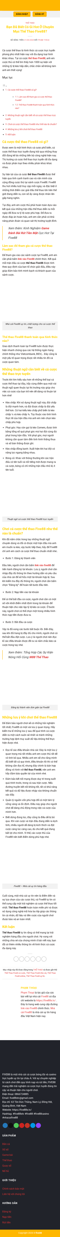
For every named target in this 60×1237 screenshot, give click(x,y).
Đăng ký (6, 1211)
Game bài (7, 1154)
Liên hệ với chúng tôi (13, 1194)
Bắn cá (6, 1144)
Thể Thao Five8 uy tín (35, 976)
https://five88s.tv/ (46, 1000)
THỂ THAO (30, 23)
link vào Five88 (29, 1008)
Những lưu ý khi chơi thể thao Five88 (25, 129)
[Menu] (4, 5)
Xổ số (5, 1149)
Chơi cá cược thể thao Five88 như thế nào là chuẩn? (32, 124)
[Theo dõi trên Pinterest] (21, 1125)
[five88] (30, 6)
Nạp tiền (6, 1217)
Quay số (6, 1165)
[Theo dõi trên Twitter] (5, 1125)
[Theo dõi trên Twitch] (38, 1125)
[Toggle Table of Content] (4, 86)
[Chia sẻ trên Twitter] (27, 959)
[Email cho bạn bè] (32, 959)
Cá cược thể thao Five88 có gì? (22, 90)
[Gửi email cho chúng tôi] (10, 1125)
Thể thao (7, 1160)
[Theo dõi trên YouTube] (27, 1125)
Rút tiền (6, 1222)
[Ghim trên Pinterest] (38, 959)
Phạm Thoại (44, 40)
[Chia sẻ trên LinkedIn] (43, 959)
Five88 (44, 996)
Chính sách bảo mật (13, 1188)
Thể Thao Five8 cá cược (14, 973)
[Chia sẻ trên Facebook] (21, 959)
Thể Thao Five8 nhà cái (36, 973)
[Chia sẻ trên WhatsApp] (16, 959)
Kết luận (12, 134)
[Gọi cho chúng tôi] (16, 1125)
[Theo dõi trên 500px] (32, 1125)
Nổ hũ (5, 1171)
